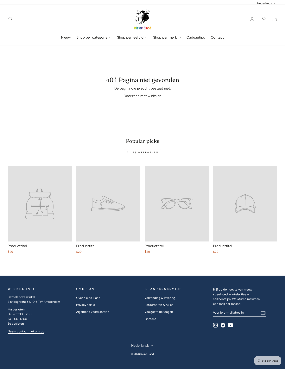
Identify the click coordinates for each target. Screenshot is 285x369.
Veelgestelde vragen (159, 312)
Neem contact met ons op (26, 331)
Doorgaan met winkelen (142, 96)
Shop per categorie (92, 37)
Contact (217, 37)
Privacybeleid (85, 305)
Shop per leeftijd (130, 37)
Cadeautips (196, 37)
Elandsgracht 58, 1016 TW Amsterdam (34, 302)
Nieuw (66, 37)
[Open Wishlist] (264, 19)
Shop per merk (165, 37)
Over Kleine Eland (88, 298)
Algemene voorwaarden (92, 312)
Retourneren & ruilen (159, 305)
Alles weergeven (142, 152)
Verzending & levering (160, 298)
